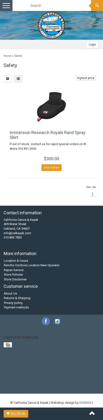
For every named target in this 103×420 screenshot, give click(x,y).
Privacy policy (13, 303)
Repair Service (13, 270)
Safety (18, 55)
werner (90, 384)
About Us (10, 293)
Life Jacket (75, 357)
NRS (88, 357)
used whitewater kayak (68, 384)
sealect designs (26, 380)
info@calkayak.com (17, 233)
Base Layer (11, 357)
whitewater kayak (38, 389)
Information (51, 167)
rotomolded (81, 375)
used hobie (42, 384)
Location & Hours (16, 260)
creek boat (89, 362)
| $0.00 (18, 414)
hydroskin (24, 371)
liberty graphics (28, 375)
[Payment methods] (8, 345)
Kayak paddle (43, 357)
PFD (96, 357)
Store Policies (13, 274)
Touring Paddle (54, 362)
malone (46, 375)
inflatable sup (42, 371)
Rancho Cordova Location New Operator (32, 265)
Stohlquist (35, 362)
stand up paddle (66, 380)
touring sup (24, 384)
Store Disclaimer (15, 279)
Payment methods (16, 307)
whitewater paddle (64, 389)
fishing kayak (66, 366)
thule (83, 380)
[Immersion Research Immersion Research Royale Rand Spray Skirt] (51, 107)
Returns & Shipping (17, 298)
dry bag (36, 366)
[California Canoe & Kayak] (51, 25)
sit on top (45, 380)
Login (92, 44)
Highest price (85, 78)
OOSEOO (85, 402)
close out (73, 362)
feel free (49, 366)
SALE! (10, 362)
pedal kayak (62, 375)
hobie (82, 366)
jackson (59, 371)
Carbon (27, 357)
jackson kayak (77, 371)
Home (7, 55)
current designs (18, 366)
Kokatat (60, 357)
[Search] (97, 5)
